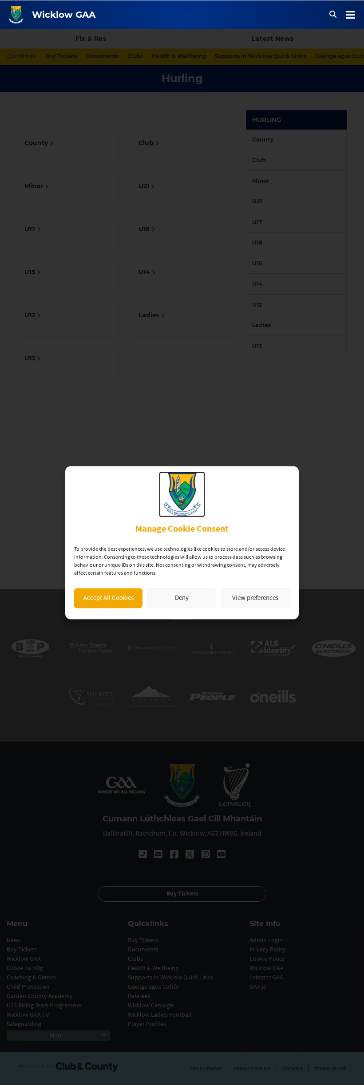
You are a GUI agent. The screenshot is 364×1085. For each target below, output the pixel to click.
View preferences (255, 598)
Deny (182, 598)
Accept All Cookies (108, 598)
